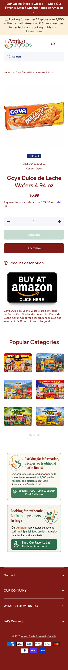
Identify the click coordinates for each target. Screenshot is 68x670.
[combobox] (34, 56)
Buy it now (34, 248)
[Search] (7, 56)
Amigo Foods (28, 636)
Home (7, 72)
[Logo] (18, 43)
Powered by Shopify (46, 636)
